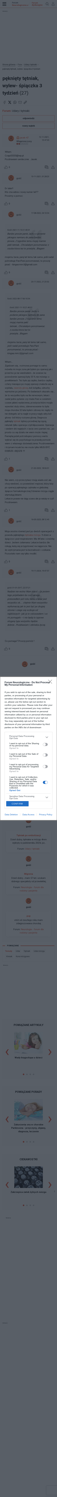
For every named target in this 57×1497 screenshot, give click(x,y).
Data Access (28, 814)
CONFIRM (17, 804)
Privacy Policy (45, 814)
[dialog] (28, 748)
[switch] (45, 744)
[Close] (51, 683)
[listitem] (28, 737)
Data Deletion (11, 814)
